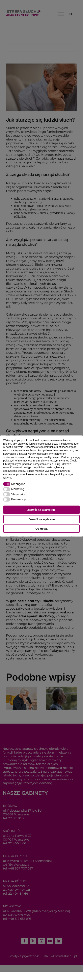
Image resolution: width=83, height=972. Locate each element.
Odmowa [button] (41, 528)
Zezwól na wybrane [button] (41, 519)
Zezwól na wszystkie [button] (41, 509)
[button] (13, 477)
